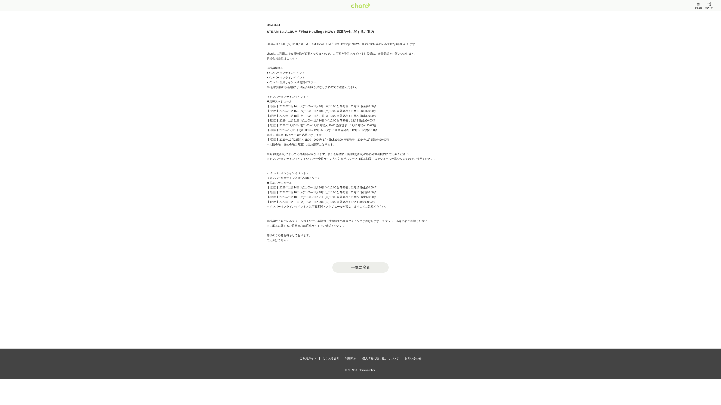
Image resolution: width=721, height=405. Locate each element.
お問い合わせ (413, 358)
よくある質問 (330, 358)
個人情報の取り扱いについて (380, 358)
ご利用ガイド (308, 358)
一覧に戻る (360, 267)
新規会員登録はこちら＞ (282, 58)
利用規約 (350, 358)
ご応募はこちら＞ (278, 240)
